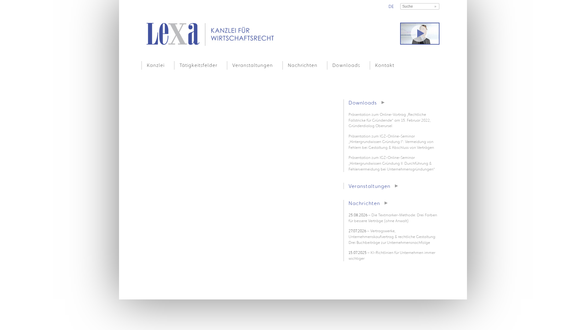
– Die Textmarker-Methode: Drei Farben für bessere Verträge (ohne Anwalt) (393, 217)
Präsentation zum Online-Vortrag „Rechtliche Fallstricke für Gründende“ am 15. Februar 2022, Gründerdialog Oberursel (390, 120)
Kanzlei (156, 65)
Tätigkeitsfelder (198, 65)
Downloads (346, 65)
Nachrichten (302, 65)
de (391, 6)
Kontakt (384, 65)
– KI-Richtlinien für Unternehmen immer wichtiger (392, 255)
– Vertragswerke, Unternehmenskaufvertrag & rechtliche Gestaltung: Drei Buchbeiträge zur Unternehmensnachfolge (392, 236)
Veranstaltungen (252, 65)
